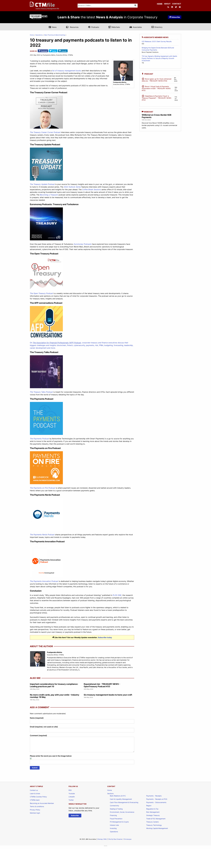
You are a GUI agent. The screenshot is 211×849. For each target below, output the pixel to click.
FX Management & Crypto (119, 822)
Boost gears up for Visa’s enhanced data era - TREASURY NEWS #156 (156, 79)
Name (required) (37, 718)
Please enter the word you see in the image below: (51, 756)
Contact (176, 4)
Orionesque (127, 839)
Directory (156, 27)
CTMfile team (35, 800)
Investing (113, 828)
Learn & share (35, 793)
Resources (72, 27)
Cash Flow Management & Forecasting (124, 802)
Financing (113, 815)
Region (148, 806)
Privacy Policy (35, 810)
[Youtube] (180, 7)
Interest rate (114, 825)
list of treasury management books (66, 70)
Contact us (34, 790)
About (167, 4)
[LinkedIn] (172, 7)
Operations (39, 35)
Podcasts (93, 27)
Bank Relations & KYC (118, 796)
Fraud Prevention (116, 819)
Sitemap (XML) (102, 839)
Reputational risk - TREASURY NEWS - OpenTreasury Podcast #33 (102, 685)
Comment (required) (38, 735)
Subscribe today (105, 637)
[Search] (136, 6)
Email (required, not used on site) (44, 727)
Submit (34, 768)
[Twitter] (176, 7)
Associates (135, 27)
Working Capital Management (157, 828)
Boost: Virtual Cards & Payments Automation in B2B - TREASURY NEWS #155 (156, 88)
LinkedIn (72, 797)
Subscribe (175, 17)
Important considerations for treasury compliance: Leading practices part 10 (54, 685)
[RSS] (168, 7)
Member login (35, 813)
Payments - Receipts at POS (156, 799)
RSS (70, 790)
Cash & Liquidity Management (121, 799)
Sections (110, 793)
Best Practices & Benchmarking (54, 35)
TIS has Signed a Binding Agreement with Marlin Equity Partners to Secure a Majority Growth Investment (159, 58)
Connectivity (114, 806)
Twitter (71, 800)
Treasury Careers (152, 822)
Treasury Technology (154, 825)
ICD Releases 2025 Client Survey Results (157, 41)
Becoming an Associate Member (42, 803)
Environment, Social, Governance (122, 812)
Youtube (72, 793)
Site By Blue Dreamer (115, 839)
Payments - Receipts (154, 796)
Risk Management (152, 812)
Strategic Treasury (153, 815)
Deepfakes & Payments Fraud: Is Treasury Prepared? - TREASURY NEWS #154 (156, 97)
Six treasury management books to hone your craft (108, 695)
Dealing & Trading (116, 809)
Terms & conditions (37, 806)
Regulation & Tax (152, 809)
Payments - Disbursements (156, 802)
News (52, 27)
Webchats (114, 27)
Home (159, 4)
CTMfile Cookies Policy (38, 797)
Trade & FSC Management (155, 819)
